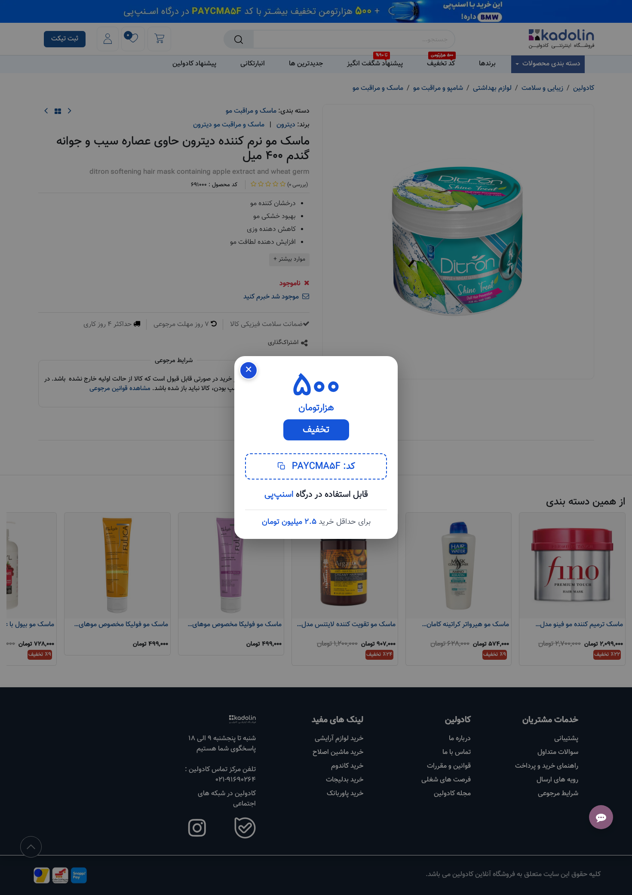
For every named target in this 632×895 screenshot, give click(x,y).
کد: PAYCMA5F (322, 466)
